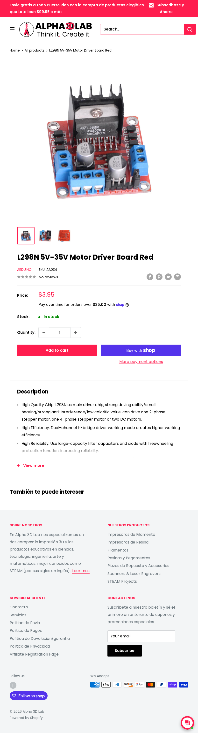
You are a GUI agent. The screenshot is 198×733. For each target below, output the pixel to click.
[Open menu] (12, 29)
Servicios (18, 615)
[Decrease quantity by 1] (44, 332)
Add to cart (57, 350)
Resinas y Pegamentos (128, 558)
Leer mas (81, 571)
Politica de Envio (25, 623)
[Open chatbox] (187, 723)
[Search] (190, 29)
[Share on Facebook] (150, 276)
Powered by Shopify (26, 717)
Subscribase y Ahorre (170, 8)
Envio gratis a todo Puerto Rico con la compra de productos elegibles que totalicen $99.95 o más (77, 8)
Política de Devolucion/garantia (40, 638)
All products (34, 50)
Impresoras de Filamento (131, 534)
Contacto (19, 607)
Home (15, 50)
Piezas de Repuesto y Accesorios (138, 565)
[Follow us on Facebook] (13, 685)
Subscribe (124, 650)
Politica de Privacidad (30, 646)
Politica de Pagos (26, 630)
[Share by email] (177, 276)
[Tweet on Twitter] (168, 276)
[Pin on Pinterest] (159, 276)
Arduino (24, 269)
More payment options (141, 361)
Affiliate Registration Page (34, 654)
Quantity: (26, 332)
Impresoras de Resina (127, 542)
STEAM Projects (122, 581)
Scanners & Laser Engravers (134, 573)
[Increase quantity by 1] (76, 332)
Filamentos (117, 550)
